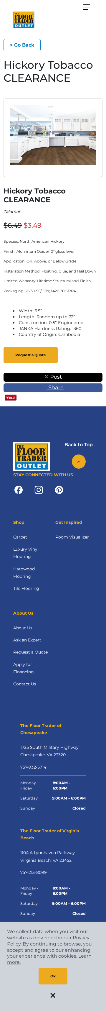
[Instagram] (38, 489)
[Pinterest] (59, 489)
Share (55, 387)
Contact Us (24, 684)
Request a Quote (30, 355)
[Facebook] (18, 489)
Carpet (20, 537)
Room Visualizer (72, 537)
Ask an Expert (27, 640)
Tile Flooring (26, 588)
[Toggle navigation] (87, 7)
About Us (22, 628)
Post (55, 377)
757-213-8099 (33, 872)
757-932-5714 (33, 767)
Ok (53, 976)
